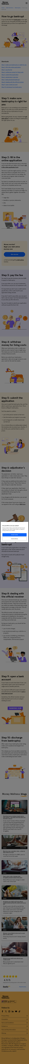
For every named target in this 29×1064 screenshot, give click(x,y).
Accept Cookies (14, 534)
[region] (14, 532)
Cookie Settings (14, 538)
